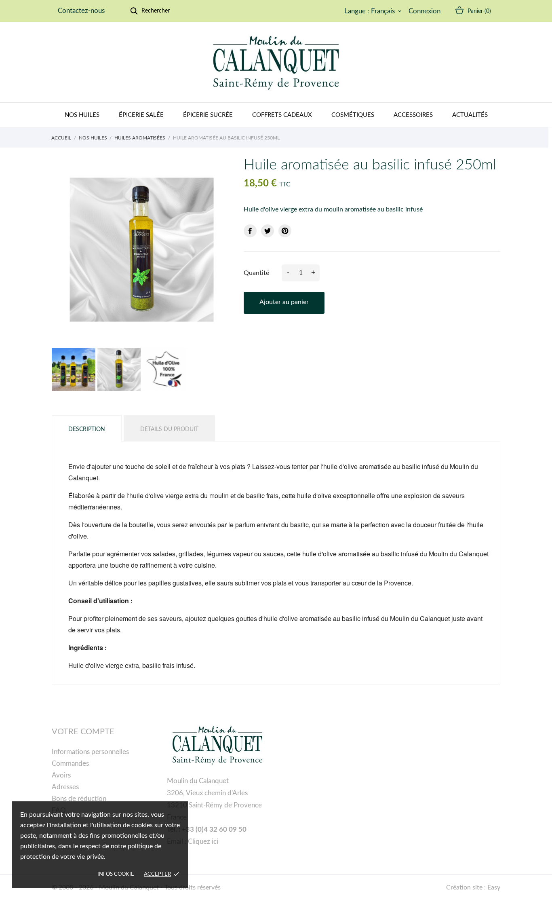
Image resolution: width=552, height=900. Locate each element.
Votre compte (83, 732)
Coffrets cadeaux (282, 115)
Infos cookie (115, 874)
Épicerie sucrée (208, 115)
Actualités (470, 115)
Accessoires (413, 115)
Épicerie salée (141, 115)
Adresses (65, 787)
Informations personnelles (90, 751)
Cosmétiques (352, 115)
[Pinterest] (284, 230)
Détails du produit (169, 429)
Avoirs (61, 775)
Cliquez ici (203, 841)
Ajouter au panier (284, 302)
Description (86, 429)
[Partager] (250, 230)
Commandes (70, 763)
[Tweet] (267, 230)
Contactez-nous (81, 10)
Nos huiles (82, 115)
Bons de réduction (79, 798)
